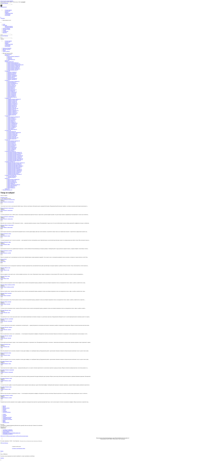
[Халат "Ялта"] (3, 259)
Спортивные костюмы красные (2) (14, 154)
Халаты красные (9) (11, 146)
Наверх (1, 451)
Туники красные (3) (11, 119)
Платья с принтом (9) (11, 93)
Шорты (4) (7, 60)
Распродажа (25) (8, 54)
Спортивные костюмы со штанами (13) (15, 158)
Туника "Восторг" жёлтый (5, 338)
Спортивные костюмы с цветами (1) (14, 157)
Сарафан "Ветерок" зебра (5, 389)
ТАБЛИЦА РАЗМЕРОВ (7, 429)
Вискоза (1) (9, 57)
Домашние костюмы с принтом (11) (14, 171)
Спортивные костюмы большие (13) (14, 152)
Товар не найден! (6, 51)
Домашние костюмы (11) (10, 161)
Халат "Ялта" (3, 261)
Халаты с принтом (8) (11, 148)
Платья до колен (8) (11, 84)
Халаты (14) (7, 139)
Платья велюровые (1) (11, 82)
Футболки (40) (8, 130)
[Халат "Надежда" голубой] (6, 250)
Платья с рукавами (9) (11, 94)
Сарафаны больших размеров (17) (14, 99)
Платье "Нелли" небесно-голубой (7, 286)
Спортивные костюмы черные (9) (14, 160)
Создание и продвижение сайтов (18, 448)
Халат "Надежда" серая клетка (6, 210)
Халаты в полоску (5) (11, 143)
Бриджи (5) (7, 55)
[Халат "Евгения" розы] (5, 344)
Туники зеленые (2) (11, 117)
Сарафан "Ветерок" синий (5, 380)
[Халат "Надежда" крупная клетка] (7, 199)
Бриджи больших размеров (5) (13, 56)
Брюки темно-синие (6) (12, 185)
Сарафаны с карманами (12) (12, 110)
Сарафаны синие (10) (11, 114)
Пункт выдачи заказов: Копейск (6, 0)
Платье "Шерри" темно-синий (6, 227)
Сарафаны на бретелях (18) (12, 108)
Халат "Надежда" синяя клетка (6, 218)
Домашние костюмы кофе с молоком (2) (15, 165)
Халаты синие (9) (10, 150)
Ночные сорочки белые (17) (12, 62)
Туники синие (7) (10, 128)
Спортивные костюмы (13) (10, 151)
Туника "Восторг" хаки (5, 312)
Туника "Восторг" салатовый (6, 321)
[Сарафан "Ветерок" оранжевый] (7, 369)
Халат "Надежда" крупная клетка (7, 201)
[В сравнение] (2, 204)
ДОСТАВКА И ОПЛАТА (8, 430)
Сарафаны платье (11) (11, 109)
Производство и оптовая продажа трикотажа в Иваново (31, 440)
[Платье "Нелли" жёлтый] (5, 301)
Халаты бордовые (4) (11, 141)
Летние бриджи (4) (11, 59)
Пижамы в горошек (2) (11, 72)
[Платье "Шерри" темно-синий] (6, 225)
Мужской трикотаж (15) (7, 189)
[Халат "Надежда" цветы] (5, 233)
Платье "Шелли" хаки (4, 269)
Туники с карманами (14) (12, 123)
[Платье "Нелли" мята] (5, 276)
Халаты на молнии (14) (12, 147)
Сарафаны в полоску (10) (12, 100)
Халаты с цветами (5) (11, 149)
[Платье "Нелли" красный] (5, 293)
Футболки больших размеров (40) (14, 132)
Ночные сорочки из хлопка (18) (13, 66)
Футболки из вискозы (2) (12, 134)
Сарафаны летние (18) (11, 107)
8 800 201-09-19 (3, 7)
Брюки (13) (7, 178)
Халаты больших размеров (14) (13, 140)
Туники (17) (7, 115)
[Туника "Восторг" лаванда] (6, 327)
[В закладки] (0, 204)
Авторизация (7, 14)
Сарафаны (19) (8, 98)
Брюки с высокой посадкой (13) (13, 184)
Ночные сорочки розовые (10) (13, 67)
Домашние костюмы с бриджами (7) (14, 168)
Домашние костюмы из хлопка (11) (14, 163)
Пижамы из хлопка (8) (11, 73)
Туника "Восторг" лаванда (5, 329)
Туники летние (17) (11, 121)
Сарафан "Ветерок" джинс (5, 363)
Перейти (2, 458)
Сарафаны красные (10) (12, 106)
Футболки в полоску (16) (12, 133)
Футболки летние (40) (11, 136)
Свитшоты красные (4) (11, 176)
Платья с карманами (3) (12, 91)
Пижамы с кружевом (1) (12, 75)
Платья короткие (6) (11, 86)
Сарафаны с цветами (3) (12, 113)
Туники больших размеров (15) (13, 116)
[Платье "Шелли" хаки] (5, 267)
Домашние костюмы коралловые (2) (14, 164)
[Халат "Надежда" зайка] (5, 242)
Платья (4, 50)
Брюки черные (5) (11, 186)
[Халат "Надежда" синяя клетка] (7, 216)
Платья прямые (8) (11, 90)
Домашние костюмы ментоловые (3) (14, 166)
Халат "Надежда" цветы (5, 235)
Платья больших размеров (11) (13, 81)
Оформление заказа (9, 13)
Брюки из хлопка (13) (11, 180)
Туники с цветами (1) (11, 127)
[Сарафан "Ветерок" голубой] (6, 395)
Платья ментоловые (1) (12, 89)
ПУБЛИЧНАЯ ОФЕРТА (8, 434)
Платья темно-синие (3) (12, 97)
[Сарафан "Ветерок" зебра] (5, 386)
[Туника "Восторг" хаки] (5, 310)
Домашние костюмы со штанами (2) (14, 174)
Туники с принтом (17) (12, 125)
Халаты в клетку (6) (11, 142)
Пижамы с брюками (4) (12, 79)
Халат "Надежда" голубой (5, 252)
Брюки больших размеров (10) (13, 179)
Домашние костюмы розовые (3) (13, 167)
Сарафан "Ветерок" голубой (6, 397)
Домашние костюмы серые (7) (13, 173)
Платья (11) (7, 80)
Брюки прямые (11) (11, 183)
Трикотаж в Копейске (7, 48)
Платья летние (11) (11, 88)
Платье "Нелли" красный (5, 295)
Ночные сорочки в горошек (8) (13, 65)
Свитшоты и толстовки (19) (10, 175)
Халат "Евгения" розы (4, 346)
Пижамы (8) (7, 70)
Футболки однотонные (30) (12, 137)
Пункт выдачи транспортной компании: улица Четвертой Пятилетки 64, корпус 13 (112, 437)
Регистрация (7, 15)
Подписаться (3, 427)
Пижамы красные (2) (11, 74)
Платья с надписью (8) (11, 92)
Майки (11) (7, 188)
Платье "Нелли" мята (4, 278)
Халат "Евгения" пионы (5, 355)
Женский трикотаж (6, 49)
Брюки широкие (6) (11, 187)
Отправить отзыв (3, 197)
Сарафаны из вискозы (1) (12, 103)
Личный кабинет (8, 10)
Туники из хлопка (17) (11, 118)
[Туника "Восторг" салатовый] (6, 318)
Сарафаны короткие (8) (12, 105)
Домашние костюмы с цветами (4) (14, 172)
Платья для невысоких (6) (12, 83)
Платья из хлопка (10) (11, 85)
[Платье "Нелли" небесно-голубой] (7, 284)
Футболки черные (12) (11, 138)
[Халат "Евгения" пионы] (5, 352)
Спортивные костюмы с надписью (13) (15, 155)
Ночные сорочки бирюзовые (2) (13, 63)
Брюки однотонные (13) (12, 182)
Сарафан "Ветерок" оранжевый (6, 372)
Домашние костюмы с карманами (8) (14, 170)
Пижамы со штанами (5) (12, 78)
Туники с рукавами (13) (12, 126)
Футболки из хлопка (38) (12, 135)
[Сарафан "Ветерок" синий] (6, 378)
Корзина (6, 12)
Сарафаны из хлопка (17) (12, 104)
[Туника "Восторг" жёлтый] (6, 335)
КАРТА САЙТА (6, 431)
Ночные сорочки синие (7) (12, 69)
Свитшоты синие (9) (11, 177)
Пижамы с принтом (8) (12, 76)
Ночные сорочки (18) (9, 61)
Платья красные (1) (11, 87)
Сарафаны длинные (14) (12, 102)
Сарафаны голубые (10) (12, 101)
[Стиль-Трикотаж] (4, 35)
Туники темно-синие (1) (12, 129)
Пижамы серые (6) (11, 77)
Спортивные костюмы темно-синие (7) (15, 159)
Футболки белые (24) (11, 131)
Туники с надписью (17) (12, 124)
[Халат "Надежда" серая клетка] (6, 208)
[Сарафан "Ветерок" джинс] (6, 361)
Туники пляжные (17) (11, 122)
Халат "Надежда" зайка (5, 244)
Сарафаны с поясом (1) (11, 111)
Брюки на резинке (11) (11, 181)
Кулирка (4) (9, 58)
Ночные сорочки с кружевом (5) (13, 68)
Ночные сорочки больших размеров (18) (15, 64)
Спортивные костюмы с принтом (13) (14, 156)
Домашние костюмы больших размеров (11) (16, 162)
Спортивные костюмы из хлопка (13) (14, 153)
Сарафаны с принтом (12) (12, 112)
